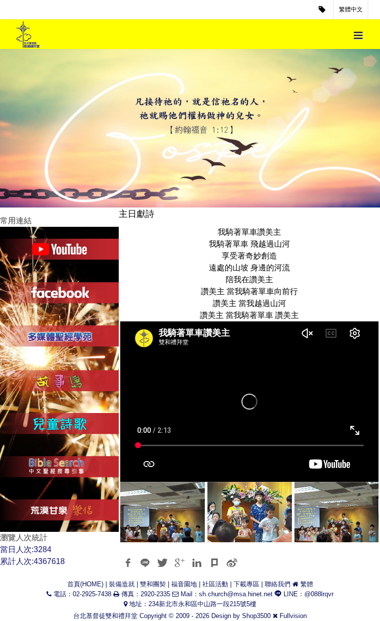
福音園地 (184, 584)
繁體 (306, 584)
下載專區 (246, 584)
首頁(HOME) (85, 584)
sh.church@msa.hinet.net (236, 594)
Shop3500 (256, 616)
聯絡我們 (277, 584)
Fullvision (293, 616)
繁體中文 (351, 9)
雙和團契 (153, 584)
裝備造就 (122, 584)
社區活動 (215, 584)
